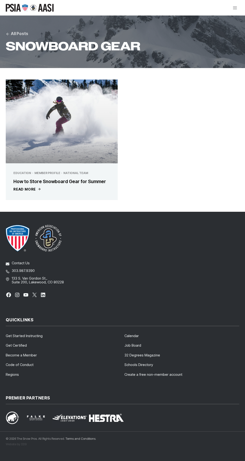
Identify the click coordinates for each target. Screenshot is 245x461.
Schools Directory (138, 364)
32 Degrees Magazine (142, 355)
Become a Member (21, 355)
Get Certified (16, 345)
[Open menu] (234, 7)
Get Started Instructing (24, 336)
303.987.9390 (23, 270)
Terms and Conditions (80, 438)
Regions (12, 374)
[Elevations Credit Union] (69, 418)
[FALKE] (39, 418)
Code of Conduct (19, 364)
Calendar (131, 336)
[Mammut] (15, 417)
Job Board (132, 345)
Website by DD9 (16, 444)
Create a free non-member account (153, 374)
